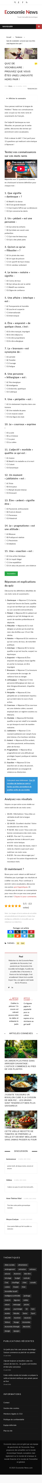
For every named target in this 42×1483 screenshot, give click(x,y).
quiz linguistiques (21, 887)
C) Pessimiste (11, 541)
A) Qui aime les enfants (15, 227)
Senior (25, 1313)
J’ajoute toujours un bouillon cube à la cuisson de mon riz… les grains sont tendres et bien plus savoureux (20, 1100)
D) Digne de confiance (15, 290)
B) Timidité (10, 360)
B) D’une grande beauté (16, 205)
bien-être (27, 1274)
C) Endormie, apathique (16, 389)
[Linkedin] (24, 932)
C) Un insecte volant (14, 414)
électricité (26, 1327)
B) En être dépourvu (14, 335)
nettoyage (16, 1305)
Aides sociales (10, 1265)
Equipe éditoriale (9, 1425)
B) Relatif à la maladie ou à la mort (20, 461)
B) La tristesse (12, 436)
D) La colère (11, 442)
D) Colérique (11, 392)
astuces (7, 1274)
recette (7, 1313)
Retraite (16, 1313)
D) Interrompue (12, 316)
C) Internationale (13, 313)
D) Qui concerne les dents (17, 211)
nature (7, 1305)
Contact (6, 1403)
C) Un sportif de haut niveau (18, 262)
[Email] (31, 936)
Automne (17, 1274)
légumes (17, 1300)
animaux (33, 1269)
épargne (16, 1331)
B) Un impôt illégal (14, 559)
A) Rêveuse (10, 534)
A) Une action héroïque (15, 556)
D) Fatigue (10, 366)
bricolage (8, 1278)
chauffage (15, 1282)
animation (22, 1269)
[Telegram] (24, 936)
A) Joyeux (10, 458)
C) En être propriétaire (15, 338)
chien (24, 1282)
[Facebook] (10, 932)
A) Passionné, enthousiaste (17, 509)
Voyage (16, 1322)
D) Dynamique (12, 468)
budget (17, 1278)
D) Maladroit (11, 518)
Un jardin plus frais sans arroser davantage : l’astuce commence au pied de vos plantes (20, 1065)
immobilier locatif (11, 1291)
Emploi (15, 1287)
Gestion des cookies (11, 1408)
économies (26, 1322)
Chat (6, 1282)
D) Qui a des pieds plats (16, 240)
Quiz (22, 943)
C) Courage (11, 363)
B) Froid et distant (13, 512)
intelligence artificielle (12, 1296)
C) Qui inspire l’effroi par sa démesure (21, 208)
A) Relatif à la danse (14, 202)
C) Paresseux (11, 515)
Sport (33, 1313)
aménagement (10, 1269)
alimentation (22, 1265)
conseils (33, 1282)
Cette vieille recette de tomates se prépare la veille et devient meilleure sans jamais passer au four (21, 1135)
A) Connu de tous (13, 281)
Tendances (32, 89)
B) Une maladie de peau (16, 410)
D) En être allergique (14, 341)
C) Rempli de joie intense (16, 490)
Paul (10, 86)
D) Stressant (11, 493)
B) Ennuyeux (11, 487)
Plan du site (7, 1431)
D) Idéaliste (11, 544)
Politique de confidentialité (13, 1419)
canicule (26, 1278)
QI (18, 943)
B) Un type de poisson (15, 259)
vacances (27, 1318)
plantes (7, 1309)
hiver (23, 1287)
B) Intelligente (12, 385)
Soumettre (11, 574)
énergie (7, 1331)
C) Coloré (10, 464)
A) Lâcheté (10, 357)
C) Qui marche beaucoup (16, 236)
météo (26, 1300)
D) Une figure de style (15, 417)
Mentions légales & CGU (13, 1414)
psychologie (18, 1309)
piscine (26, 1305)
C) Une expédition (13, 562)
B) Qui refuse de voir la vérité (18, 284)
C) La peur (10, 439)
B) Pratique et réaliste (15, 537)
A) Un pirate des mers (15, 255)
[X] (17, 932)
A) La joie (10, 433)
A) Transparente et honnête (17, 306)
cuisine (7, 1287)
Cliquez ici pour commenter (25, 897)
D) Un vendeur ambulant (16, 265)
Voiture (7, 1322)
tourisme (17, 1318)
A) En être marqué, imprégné (18, 332)
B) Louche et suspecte (15, 309)
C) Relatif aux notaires (15, 287)
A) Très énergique (13, 382)
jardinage (27, 1296)
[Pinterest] (31, 932)
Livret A (7, 1300)
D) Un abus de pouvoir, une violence (21, 566)
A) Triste (9, 483)
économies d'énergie (12, 1327)
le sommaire (17, 98)
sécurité (7, 1318)
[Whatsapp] (10, 936)
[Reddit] (17, 936)
